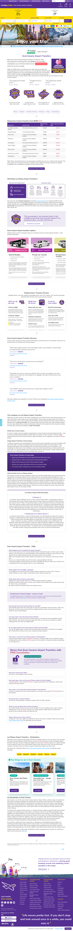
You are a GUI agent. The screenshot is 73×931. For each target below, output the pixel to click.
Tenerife (40, 754)
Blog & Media (61, 894)
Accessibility (60, 890)
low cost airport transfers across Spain (38, 748)
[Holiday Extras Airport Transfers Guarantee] (14, 94)
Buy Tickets (14, 790)
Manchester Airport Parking (34, 892)
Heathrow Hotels (47, 885)
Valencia (53, 754)
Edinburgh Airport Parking (35, 906)
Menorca (47, 754)
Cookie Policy (61, 904)
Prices (15, 111)
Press (59, 886)
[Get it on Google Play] (8, 920)
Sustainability (61, 888)
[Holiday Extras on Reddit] (2, 905)
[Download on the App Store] (8, 917)
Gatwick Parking (33, 883)
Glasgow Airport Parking (35, 902)
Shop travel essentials (63, 896)
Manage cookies (59, 928)
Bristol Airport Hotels (48, 903)
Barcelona (26, 754)
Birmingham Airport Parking (34, 895)
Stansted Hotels (47, 887)
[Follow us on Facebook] (2, 902)
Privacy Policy (61, 906)
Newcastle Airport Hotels (49, 907)
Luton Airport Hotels (48, 889)
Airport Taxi (22, 900)
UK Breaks (22, 904)
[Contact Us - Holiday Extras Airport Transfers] (29, 94)
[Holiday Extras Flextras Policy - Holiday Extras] (43, 94)
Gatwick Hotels (47, 883)
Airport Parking (23, 882)
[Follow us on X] (5, 902)
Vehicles (22, 111)
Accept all (68, 928)
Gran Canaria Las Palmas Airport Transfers (18, 353)
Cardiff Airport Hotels (48, 897)
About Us (60, 882)
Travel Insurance (23, 888)
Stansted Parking (33, 887)
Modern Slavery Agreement (64, 910)
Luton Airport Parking (34, 889)
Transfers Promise (32, 111)
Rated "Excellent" (42, 52)
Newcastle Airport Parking (35, 908)
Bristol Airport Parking (35, 904)
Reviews (41, 111)
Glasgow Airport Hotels (49, 901)
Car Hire (21, 892)
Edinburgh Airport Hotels (49, 905)
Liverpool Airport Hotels (49, 899)
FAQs (48, 111)
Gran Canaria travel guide (16, 720)
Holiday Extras (7, 5)
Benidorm (33, 754)
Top (63, 849)
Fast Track (22, 902)
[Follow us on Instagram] (8, 902)
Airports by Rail (23, 896)
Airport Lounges (23, 886)
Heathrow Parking (34, 885)
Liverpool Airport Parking (35, 900)
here (24, 598)
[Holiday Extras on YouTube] (14, 902)
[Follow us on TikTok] (11, 902)
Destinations (55, 111)
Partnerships (60, 892)
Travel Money (23, 898)
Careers (59, 884)
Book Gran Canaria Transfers (36, 168)
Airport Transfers (23, 894)
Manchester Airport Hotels (50, 891)
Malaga (19, 754)
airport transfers (41, 201)
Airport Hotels (23, 884)
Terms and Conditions (62, 902)
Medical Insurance (24, 890)
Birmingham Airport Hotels (48, 894)
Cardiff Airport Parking (35, 898)
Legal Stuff (60, 908)
